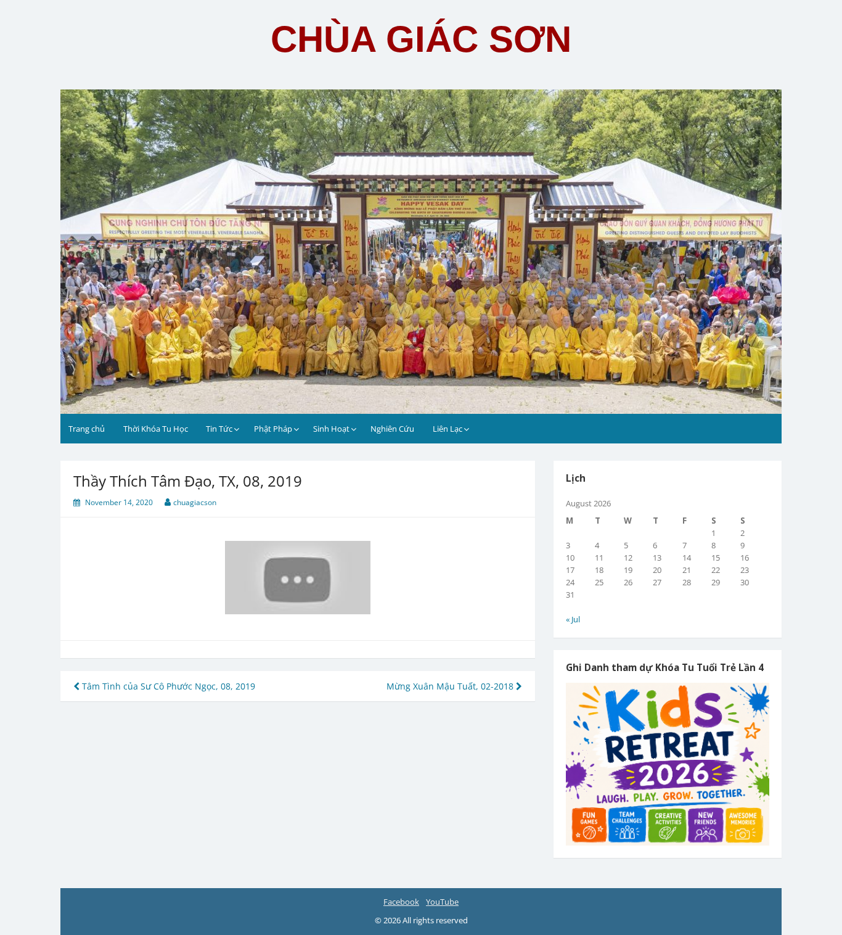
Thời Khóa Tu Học (155, 428)
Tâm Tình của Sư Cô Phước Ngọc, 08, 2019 (167, 686)
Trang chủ (86, 428)
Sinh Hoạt (331, 428)
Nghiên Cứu (392, 428)
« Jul (573, 619)
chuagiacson (194, 502)
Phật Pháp (273, 428)
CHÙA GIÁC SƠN (421, 39)
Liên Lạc (447, 428)
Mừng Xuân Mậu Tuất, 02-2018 (451, 686)
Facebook (401, 901)
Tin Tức (219, 428)
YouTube (442, 901)
